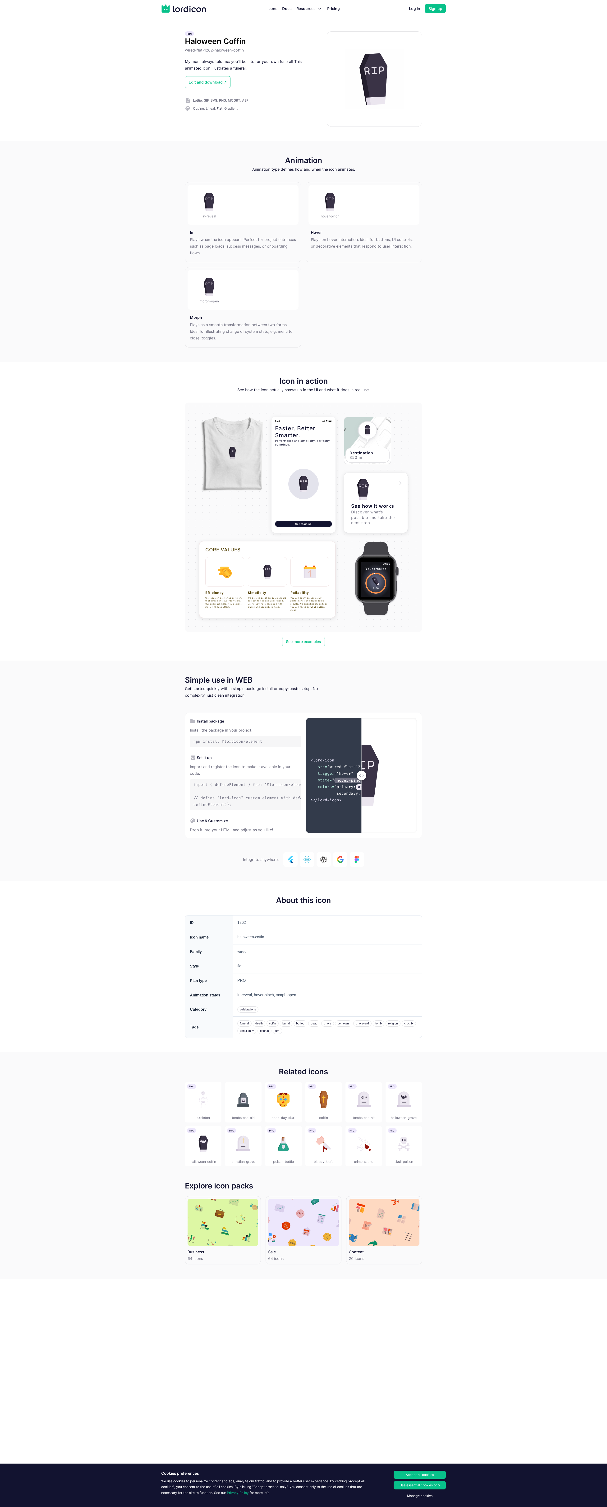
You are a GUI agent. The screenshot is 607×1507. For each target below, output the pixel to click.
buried (300, 1023)
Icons (272, 8)
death (259, 1023)
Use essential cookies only (420, 1485)
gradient (231, 108)
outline (198, 108)
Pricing (333, 8)
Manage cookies (419, 1496)
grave (327, 1023)
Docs (287, 8)
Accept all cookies (420, 1475)
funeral (244, 1023)
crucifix (408, 1023)
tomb (378, 1023)
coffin (272, 1023)
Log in (414, 8)
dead (314, 1023)
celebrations (248, 1009)
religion (393, 1023)
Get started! (303, 523)
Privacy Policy (238, 1493)
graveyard (362, 1023)
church (264, 1031)
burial (286, 1023)
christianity (247, 1031)
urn (277, 1031)
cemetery (343, 1023)
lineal (210, 108)
